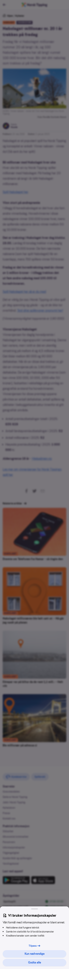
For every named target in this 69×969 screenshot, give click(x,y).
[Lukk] (34, 909)
